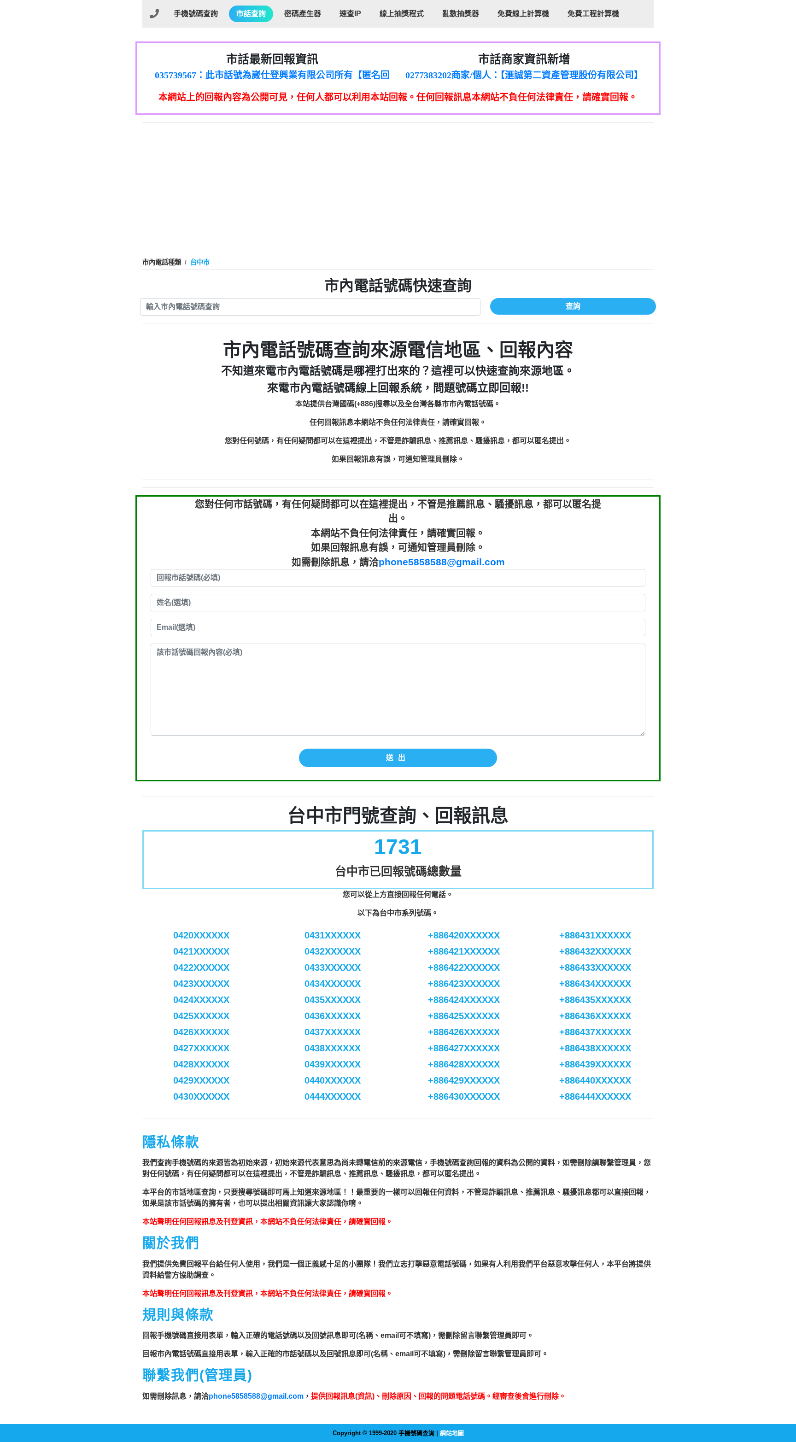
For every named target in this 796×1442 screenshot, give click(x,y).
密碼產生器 (302, 14)
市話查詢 (251, 14)
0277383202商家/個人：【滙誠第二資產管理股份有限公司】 (524, 75)
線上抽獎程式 (402, 14)
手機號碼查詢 (196, 14)
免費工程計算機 (593, 14)
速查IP (350, 14)
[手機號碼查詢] (154, 14)
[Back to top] (779, 1395)
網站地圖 (452, 1433)
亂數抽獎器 (460, 14)
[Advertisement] (398, 191)
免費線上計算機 (523, 14)
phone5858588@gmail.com (442, 562)
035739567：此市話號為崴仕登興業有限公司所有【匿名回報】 (272, 75)
